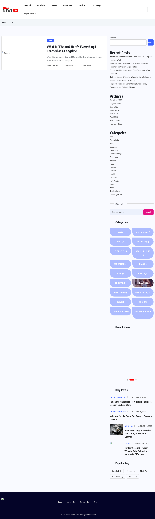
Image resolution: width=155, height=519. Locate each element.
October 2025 (116, 100)
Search (113, 38)
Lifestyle (113, 177)
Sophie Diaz (54, 66)
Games (113, 167)
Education (114, 157)
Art (11, 22)
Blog (112, 143)
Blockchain (67, 5)
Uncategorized (116, 194)
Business (113, 147)
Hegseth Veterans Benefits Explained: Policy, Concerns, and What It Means (128, 85)
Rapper (133, 476)
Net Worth (114, 181)
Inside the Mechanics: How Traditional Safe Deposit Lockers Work (131, 58)
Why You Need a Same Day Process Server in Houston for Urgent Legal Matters (129, 65)
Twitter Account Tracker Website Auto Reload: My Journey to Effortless (136, 451)
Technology (96, 5)
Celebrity (41, 5)
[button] (127, 380)
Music (143, 471)
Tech (112, 188)
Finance (113, 160)
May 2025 (114, 114)
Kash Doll (116, 471)
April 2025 (114, 117)
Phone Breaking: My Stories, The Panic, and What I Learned (130, 72)
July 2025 (114, 107)
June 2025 (114, 110)
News (54, 5)
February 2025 (116, 124)
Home (3, 22)
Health (82, 5)
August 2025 (115, 103)
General (27, 5)
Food (112, 164)
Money (131, 471)
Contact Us (84, 502)
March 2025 (115, 120)
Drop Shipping (115, 154)
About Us (71, 502)
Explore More (30, 13)
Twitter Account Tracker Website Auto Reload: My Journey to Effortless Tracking (131, 79)
